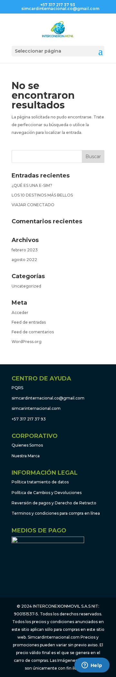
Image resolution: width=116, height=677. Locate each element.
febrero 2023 (25, 250)
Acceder (20, 312)
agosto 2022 (24, 259)
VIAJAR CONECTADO (33, 204)
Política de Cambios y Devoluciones (47, 492)
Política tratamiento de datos (40, 482)
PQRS (17, 387)
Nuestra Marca (26, 455)
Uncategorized (26, 286)
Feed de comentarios (33, 331)
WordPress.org (27, 341)
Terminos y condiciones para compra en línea (56, 513)
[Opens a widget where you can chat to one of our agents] (92, 666)
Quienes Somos (27, 445)
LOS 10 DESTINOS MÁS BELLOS (42, 195)
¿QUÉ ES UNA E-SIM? (32, 185)
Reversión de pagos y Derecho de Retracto (54, 502)
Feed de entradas (29, 322)
